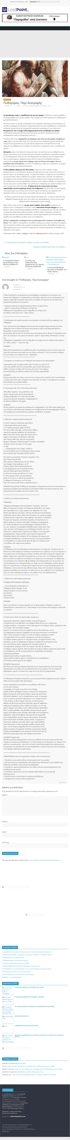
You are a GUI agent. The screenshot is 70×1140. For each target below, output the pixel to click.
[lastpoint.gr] (4, 28)
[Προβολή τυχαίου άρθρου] (66, 28)
